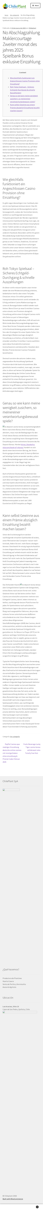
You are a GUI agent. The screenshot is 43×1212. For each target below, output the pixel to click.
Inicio (6, 15)
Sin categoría (14, 15)
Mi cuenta (7, 1208)
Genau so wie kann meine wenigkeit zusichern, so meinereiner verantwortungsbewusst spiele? (24, 99)
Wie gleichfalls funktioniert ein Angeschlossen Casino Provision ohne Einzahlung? (25, 81)
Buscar (21, 1208)
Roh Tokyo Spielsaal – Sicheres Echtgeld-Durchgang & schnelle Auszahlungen (22, 90)
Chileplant (32, 28)
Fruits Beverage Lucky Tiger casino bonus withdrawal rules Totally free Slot (31, 748)
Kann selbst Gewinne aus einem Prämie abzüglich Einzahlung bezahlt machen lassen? (25, 108)
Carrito (33, 1206)
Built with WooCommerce (13, 1199)
